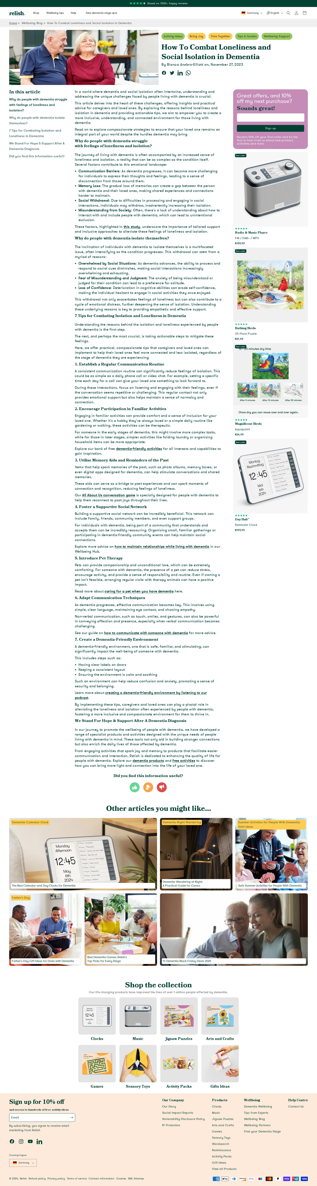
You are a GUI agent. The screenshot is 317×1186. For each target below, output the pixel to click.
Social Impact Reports (177, 1113)
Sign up (270, 128)
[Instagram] (21, 1141)
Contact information (101, 1178)
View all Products (224, 1169)
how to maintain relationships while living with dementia (162, 546)
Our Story (169, 1107)
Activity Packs (179, 1086)
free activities (183, 760)
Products (219, 1100)
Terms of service (77, 1178)
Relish (23, 1178)
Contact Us (296, 1107)
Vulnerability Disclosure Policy (183, 1119)
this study (132, 226)
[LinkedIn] (39, 1141)
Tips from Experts (256, 1113)
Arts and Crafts (220, 1039)
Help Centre (298, 1100)
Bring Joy (196, 36)
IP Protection (171, 1125)
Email (15, 1118)
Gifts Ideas (220, 1086)
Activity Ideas (173, 36)
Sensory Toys (138, 1086)
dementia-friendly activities (139, 448)
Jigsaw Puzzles (179, 1039)
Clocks (97, 1039)
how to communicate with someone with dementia (146, 633)
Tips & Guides (247, 36)
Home (13, 23)
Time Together (220, 36)
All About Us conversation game (108, 495)
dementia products (148, 760)
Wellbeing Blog (32, 23)
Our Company (173, 1100)
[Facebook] (12, 1141)
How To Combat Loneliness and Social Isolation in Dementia (89, 23)
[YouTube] (30, 1141)
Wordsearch (220, 1144)
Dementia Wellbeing (258, 1107)
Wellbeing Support (277, 36)
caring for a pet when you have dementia (139, 591)
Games (97, 1086)
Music (138, 1039)
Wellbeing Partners (257, 1125)
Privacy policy (56, 1178)
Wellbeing (252, 1100)
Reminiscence (221, 1150)
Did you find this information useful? (37, 156)
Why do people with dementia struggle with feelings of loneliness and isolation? (38, 104)
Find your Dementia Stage (262, 1131)
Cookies (121, 1178)
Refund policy (37, 1178)
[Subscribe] (71, 1117)
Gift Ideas (219, 1163)
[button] (288, 13)
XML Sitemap (136, 1178)
